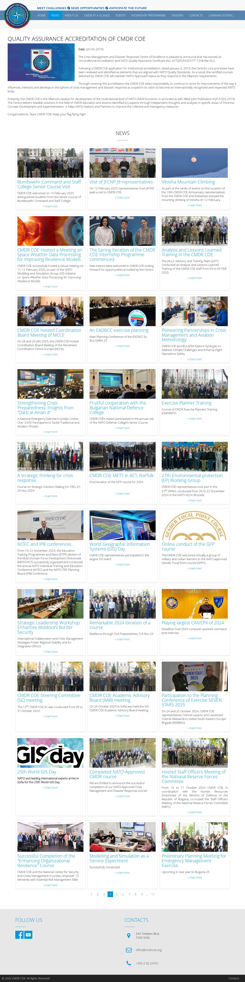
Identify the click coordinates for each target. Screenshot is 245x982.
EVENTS (121, 15)
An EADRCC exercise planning (119, 330)
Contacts (234, 978)
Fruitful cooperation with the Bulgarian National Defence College (118, 408)
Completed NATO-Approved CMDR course (117, 774)
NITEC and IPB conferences (44, 544)
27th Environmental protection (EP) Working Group (192, 478)
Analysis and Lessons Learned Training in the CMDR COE (192, 252)
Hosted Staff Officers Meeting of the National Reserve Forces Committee (193, 777)
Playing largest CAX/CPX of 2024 (193, 623)
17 (153, 894)
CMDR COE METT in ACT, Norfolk (122, 475)
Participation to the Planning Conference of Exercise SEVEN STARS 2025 (192, 700)
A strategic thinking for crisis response (45, 478)
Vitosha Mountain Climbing (188, 182)
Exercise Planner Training (187, 403)
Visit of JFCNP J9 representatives (121, 182)
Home (41, 15)
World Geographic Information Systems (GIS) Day (120, 547)
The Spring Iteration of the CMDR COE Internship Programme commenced (122, 255)
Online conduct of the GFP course (188, 547)
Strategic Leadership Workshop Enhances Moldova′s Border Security (48, 628)
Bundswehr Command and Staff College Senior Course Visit (49, 184)
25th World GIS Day (36, 772)
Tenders (177, 15)
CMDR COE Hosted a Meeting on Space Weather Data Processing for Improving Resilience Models (49, 255)
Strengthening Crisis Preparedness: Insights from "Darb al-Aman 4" (45, 408)
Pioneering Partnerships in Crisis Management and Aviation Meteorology (194, 335)
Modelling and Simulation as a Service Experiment (119, 858)
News (55, 15)
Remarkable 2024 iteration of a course (120, 625)
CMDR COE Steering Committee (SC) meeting (48, 698)
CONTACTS (196, 15)
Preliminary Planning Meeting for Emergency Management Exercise (194, 861)
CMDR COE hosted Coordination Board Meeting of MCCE (49, 333)
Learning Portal (221, 15)
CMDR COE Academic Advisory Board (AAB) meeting (120, 698)
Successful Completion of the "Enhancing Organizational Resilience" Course (46, 861)
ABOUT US (71, 15)
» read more (50, 206)
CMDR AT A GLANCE (97, 15)
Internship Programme (148, 15)
